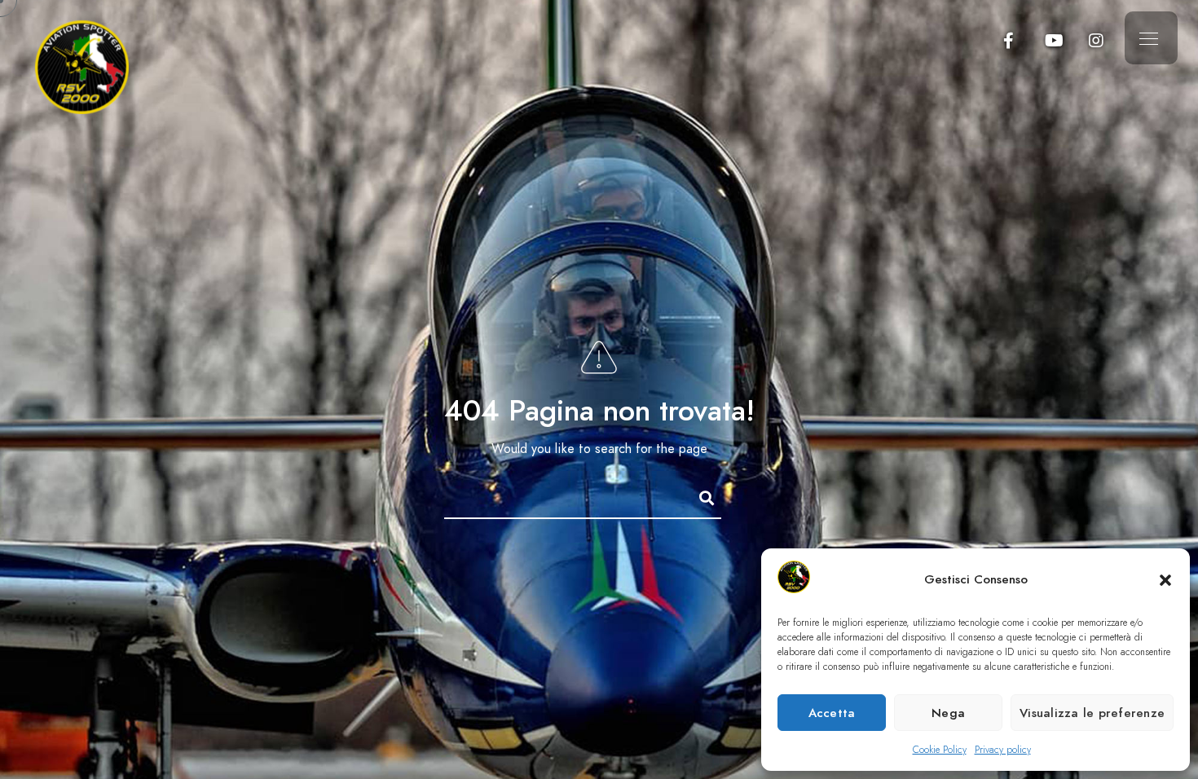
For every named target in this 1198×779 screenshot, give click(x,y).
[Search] (699, 495)
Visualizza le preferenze (1092, 713)
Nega (948, 713)
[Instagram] (1096, 41)
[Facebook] (1009, 41)
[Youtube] (1053, 41)
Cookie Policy (940, 749)
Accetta (832, 713)
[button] (1165, 580)
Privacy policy (1003, 749)
